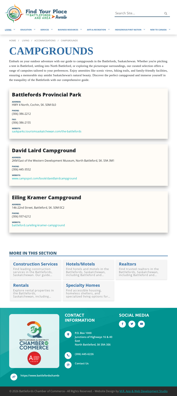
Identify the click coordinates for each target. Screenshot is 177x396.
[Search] (165, 13)
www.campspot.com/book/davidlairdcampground (44, 178)
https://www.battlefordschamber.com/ (44, 375)
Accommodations (44, 40)
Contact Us (81, 363)
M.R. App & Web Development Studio (143, 391)
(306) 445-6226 (84, 354)
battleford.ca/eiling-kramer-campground (38, 225)
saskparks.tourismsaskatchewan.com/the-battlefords (46, 131)
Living (25, 40)
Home (12, 40)
